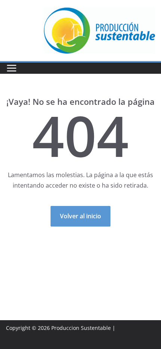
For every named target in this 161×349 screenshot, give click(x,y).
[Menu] (11, 68)
